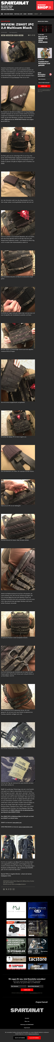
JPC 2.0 (20, 35)
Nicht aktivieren (20, 1038)
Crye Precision (10, 35)
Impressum (27, 1027)
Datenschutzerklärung (33, 1034)
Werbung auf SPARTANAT (27, 1024)
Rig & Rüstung (5, 21)
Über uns (27, 1021)
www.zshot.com (17, 822)
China (3, 35)
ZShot (10, 75)
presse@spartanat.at (20, 884)
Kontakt (27, 1018)
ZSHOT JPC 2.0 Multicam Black (13, 816)
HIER (5, 119)
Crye (21, 804)
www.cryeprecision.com (25, 827)
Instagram (4, 876)
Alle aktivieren (34, 1038)
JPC (16, 35)
